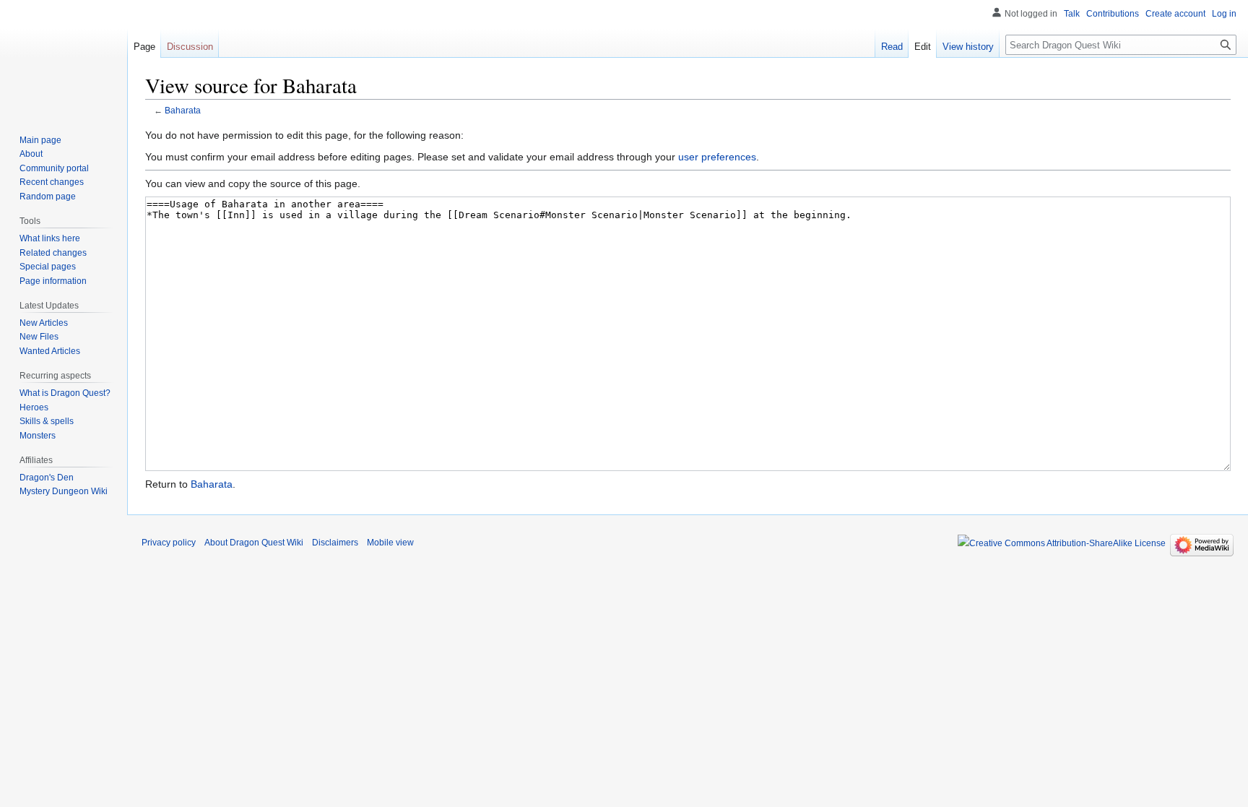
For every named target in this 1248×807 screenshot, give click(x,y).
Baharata (183, 110)
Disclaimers (335, 543)
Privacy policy (169, 543)
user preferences (717, 157)
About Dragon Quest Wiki (253, 543)
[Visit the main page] (63, 58)
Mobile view (390, 543)
